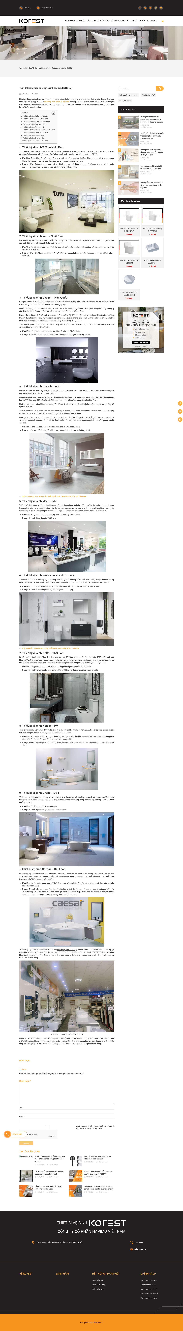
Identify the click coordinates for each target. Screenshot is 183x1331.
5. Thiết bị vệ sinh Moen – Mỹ (32, 127)
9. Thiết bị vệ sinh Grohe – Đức (33, 138)
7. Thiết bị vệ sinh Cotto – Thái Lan (34, 132)
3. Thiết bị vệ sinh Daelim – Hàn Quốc (36, 121)
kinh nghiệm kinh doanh (128, 95)
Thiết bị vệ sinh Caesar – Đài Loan (34, 141)
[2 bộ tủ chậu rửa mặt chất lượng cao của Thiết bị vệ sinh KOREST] (75, 1176)
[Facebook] (140, 8)
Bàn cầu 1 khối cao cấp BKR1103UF (152, 230)
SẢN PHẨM (80, 21)
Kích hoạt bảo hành (148, 1285)
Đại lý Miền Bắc (98, 1280)
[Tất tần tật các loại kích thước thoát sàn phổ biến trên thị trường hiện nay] (75, 1191)
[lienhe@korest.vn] (180, 411)
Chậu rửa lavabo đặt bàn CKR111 (152, 261)
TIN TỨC (142, 21)
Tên (21, 1108)
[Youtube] (161, 8)
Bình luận (25, 1081)
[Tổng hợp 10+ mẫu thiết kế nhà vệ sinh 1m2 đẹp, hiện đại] (26, 1191)
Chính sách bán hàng (149, 1298)
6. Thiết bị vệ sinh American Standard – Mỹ (38, 130)
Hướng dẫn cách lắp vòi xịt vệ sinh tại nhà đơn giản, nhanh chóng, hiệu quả (151, 152)
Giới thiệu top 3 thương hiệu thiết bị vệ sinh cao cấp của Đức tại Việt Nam (54, 496)
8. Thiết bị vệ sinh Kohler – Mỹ (33, 135)
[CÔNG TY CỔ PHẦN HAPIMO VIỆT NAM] (31, 21)
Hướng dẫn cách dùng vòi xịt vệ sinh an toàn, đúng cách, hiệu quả (151, 185)
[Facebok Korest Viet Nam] (180, 419)
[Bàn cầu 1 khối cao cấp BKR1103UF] (152, 215)
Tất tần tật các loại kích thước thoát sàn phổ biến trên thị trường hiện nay (152, 135)
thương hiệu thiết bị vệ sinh (56, 102)
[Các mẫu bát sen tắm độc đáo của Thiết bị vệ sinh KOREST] (75, 1161)
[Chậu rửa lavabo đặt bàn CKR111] (152, 247)
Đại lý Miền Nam (98, 1289)
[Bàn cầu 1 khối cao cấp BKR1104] (129, 247)
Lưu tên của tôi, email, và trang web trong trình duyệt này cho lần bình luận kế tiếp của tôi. (95, 1127)
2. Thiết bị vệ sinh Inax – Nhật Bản (34, 119)
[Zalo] (145, 8)
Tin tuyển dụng (125, 101)
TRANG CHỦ (70, 21)
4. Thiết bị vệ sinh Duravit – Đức (33, 124)
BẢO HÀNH (104, 21)
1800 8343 (138, 1242)
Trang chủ (23, 68)
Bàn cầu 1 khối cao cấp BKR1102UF (129, 230)
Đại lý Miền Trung (98, 1285)
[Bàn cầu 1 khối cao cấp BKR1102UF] (129, 215)
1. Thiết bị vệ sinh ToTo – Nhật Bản (34, 116)
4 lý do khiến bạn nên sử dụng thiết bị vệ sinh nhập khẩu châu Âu (50, 648)
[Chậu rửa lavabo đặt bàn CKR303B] (129, 279)
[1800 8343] (180, 403)
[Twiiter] (150, 8)
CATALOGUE (152, 21)
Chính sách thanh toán (149, 1289)
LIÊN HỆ (134, 21)
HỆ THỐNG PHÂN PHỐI (120, 21)
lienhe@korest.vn (140, 1249)
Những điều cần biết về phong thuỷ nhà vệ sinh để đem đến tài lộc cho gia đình (151, 119)
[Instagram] (155, 8)
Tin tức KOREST (148, 95)
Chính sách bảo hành (149, 1280)
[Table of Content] (53, 113)
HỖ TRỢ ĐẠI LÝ (93, 21)
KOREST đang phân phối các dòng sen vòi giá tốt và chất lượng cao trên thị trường (50, 1158)
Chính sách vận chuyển (149, 1294)
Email (22, 1117)
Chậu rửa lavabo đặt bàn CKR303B (129, 293)
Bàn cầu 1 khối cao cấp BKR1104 (129, 261)
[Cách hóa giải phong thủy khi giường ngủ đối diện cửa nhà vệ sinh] (26, 1176)
